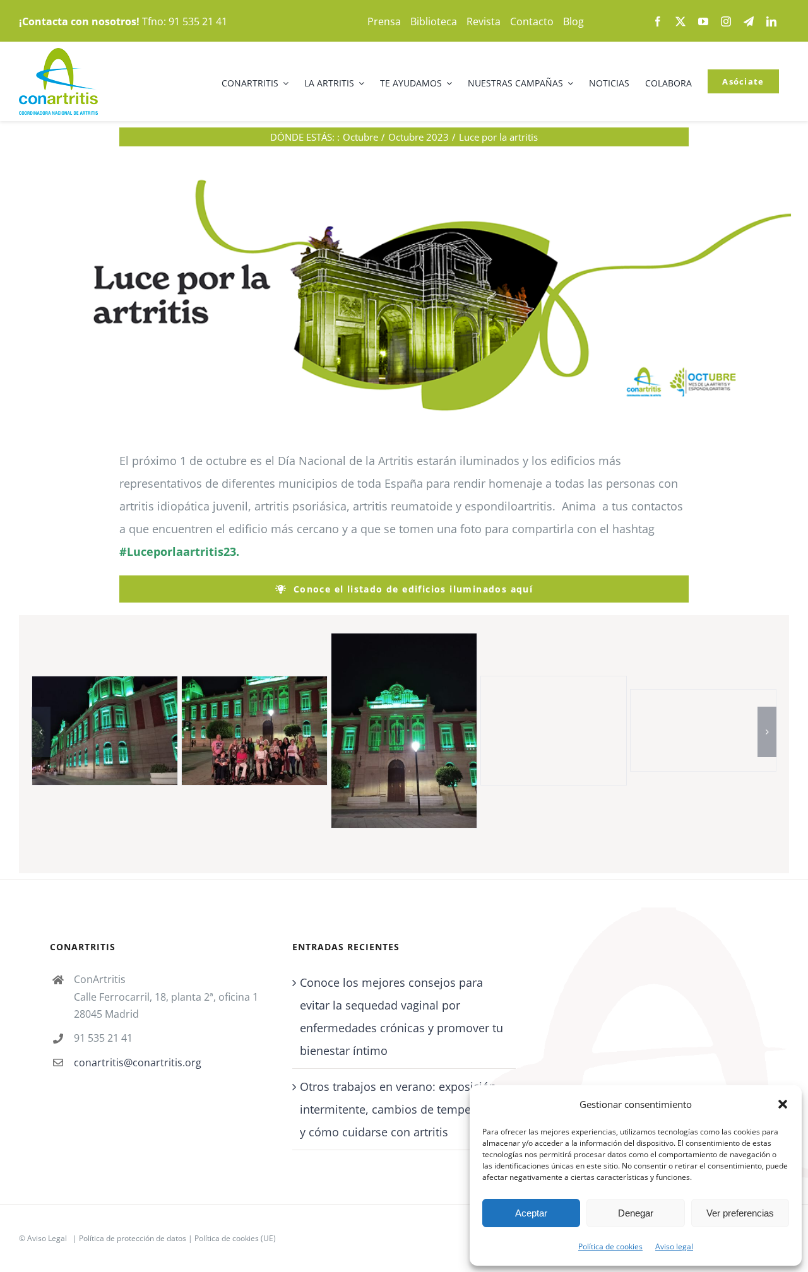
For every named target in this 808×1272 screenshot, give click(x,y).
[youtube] (703, 21)
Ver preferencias (740, 1213)
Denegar (635, 1213)
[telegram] (749, 21)
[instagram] (726, 21)
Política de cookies (610, 1246)
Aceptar (531, 1213)
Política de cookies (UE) (235, 1239)
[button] (782, 1104)
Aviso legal (674, 1246)
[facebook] (658, 21)
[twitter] (680, 21)
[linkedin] (771, 21)
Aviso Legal (47, 1239)
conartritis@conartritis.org (137, 1062)
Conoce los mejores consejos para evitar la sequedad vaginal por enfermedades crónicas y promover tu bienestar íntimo (401, 1017)
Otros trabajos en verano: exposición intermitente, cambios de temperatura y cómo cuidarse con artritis (401, 1110)
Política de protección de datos (132, 1239)
